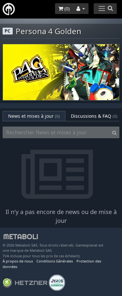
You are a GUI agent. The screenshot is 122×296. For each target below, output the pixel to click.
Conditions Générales (54, 261)
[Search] (114, 132)
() (66, 9)
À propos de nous (18, 261)
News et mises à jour (34, 116)
